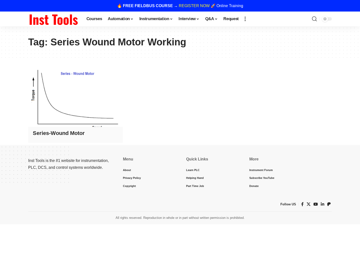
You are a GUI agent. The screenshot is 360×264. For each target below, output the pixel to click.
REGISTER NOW (194, 6)
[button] (245, 19)
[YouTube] (315, 204)
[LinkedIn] (322, 204)
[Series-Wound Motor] (75, 98)
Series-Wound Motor (59, 133)
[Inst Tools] (53, 19)
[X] (308, 204)
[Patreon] (329, 204)
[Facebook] (302, 204)
